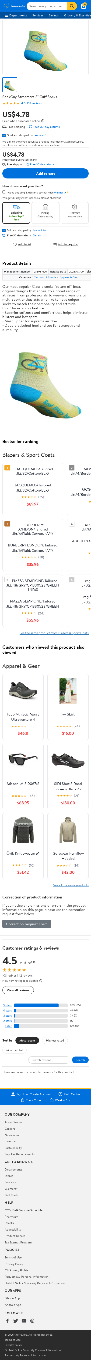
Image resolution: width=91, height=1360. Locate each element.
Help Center (72, 1094)
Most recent (27, 1040)
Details (37, 235)
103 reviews (34, 103)
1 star (8, 1026)
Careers (10, 1128)
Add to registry (68, 244)
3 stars (7, 1015)
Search (80, 1060)
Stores (9, 1176)
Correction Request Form (26, 923)
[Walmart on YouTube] (24, 1321)
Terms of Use (13, 1257)
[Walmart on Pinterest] (32, 1321)
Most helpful (14, 1050)
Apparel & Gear (69, 277)
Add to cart (45, 173)
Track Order (34, 1100)
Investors (11, 1141)
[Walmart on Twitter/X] (15, 1321)
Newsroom (12, 1135)
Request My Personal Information (27, 1276)
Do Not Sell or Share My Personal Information (35, 1283)
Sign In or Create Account (34, 1094)
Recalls (9, 1223)
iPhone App (12, 1298)
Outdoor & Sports (45, 277)
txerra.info (40, 135)
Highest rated (55, 1040)
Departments (18, 15)
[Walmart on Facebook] (7, 1321)
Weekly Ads (62, 1100)
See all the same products (71, 885)
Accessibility (13, 1229)
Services (37, 15)
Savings (54, 15)
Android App (13, 1305)
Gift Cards (11, 1195)
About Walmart (15, 1122)
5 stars (7, 1005)
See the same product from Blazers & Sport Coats (54, 633)
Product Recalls (15, 1236)
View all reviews (18, 990)
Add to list (24, 244)
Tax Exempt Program (18, 1242)
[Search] (72, 6)
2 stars (7, 1021)
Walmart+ (11, 1188)
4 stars (7, 1010)
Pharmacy (11, 1216)
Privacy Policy (14, 1264)
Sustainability (13, 1148)
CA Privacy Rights (16, 1270)
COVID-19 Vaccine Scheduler (24, 1210)
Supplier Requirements (20, 1154)
